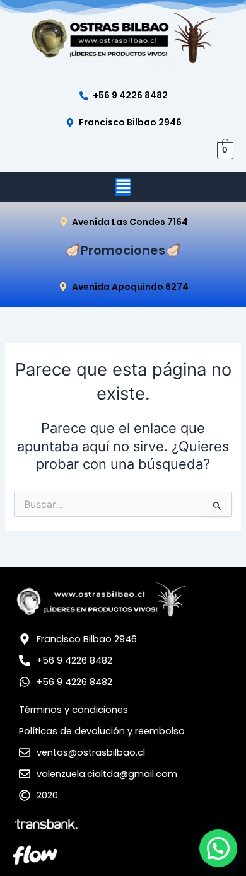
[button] (123, 187)
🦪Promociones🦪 (123, 250)
